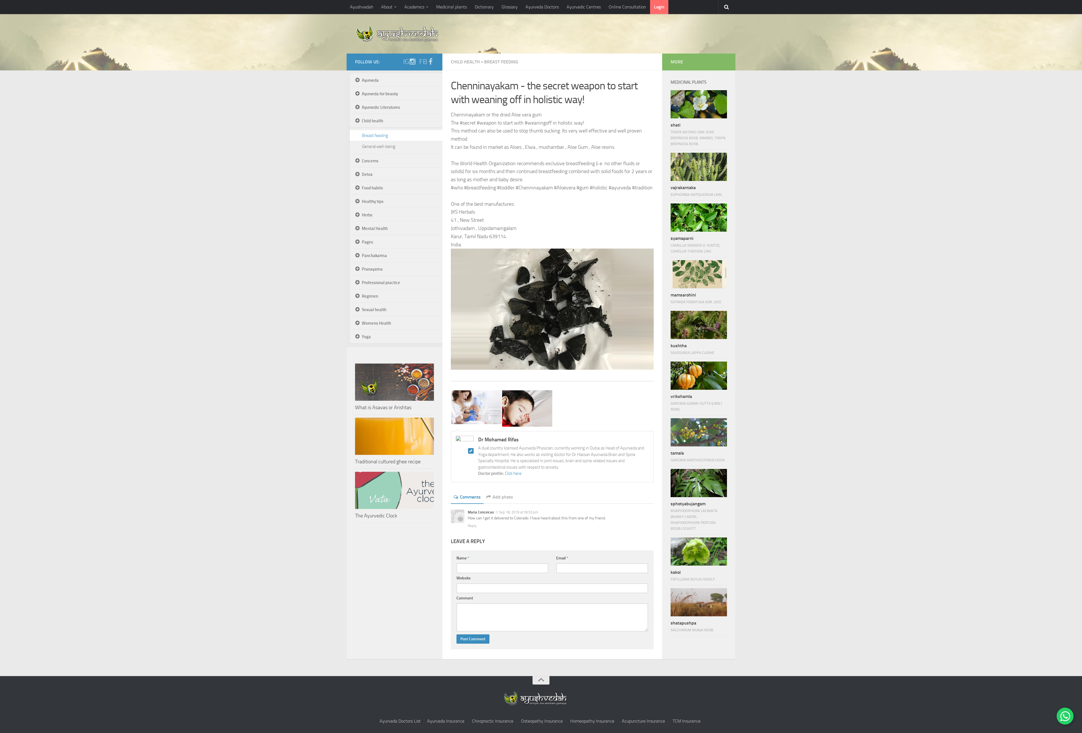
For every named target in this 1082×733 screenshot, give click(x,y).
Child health (465, 62)
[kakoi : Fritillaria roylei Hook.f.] (699, 551)
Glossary (510, 7)
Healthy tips (372, 201)
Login (659, 7)
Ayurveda (370, 80)
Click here (513, 473)
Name (462, 558)
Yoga (366, 336)
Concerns (370, 160)
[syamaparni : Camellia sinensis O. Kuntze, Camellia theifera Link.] (699, 217)
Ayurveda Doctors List (400, 721)
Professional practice (381, 282)
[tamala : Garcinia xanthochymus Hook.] (699, 432)
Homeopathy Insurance (592, 721)
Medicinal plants (451, 7)
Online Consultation (627, 7)
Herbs (367, 215)
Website (463, 578)
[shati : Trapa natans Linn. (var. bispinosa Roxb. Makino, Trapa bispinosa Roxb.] (699, 104)
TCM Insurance (686, 721)
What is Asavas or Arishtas (383, 407)
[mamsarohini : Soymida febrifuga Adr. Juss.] (699, 274)
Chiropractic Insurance (492, 721)
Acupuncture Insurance (643, 721)
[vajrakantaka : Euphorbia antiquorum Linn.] (699, 167)
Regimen (370, 296)
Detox (367, 174)
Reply (472, 526)
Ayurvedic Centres (584, 7)
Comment (464, 598)
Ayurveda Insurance (445, 721)
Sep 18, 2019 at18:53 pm (518, 512)
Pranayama (372, 269)
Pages (367, 242)
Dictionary (484, 7)
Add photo (503, 497)
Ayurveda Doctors (542, 7)
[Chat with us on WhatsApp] (1065, 716)
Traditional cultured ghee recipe (388, 462)
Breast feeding (501, 62)
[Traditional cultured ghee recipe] (394, 436)
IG (406, 61)
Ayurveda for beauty (380, 93)
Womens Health (376, 323)
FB (423, 61)
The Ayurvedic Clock (376, 516)
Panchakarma (374, 255)
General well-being (378, 146)
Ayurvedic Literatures (381, 107)
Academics (414, 7)
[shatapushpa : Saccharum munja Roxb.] (699, 602)
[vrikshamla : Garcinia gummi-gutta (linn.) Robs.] (699, 376)
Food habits (372, 188)
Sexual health (374, 309)
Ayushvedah (361, 7)
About (387, 7)
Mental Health (375, 228)
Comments (470, 497)
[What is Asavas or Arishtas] (394, 382)
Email (562, 558)
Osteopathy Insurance (542, 721)
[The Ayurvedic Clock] (394, 490)
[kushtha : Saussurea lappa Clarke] (699, 325)
